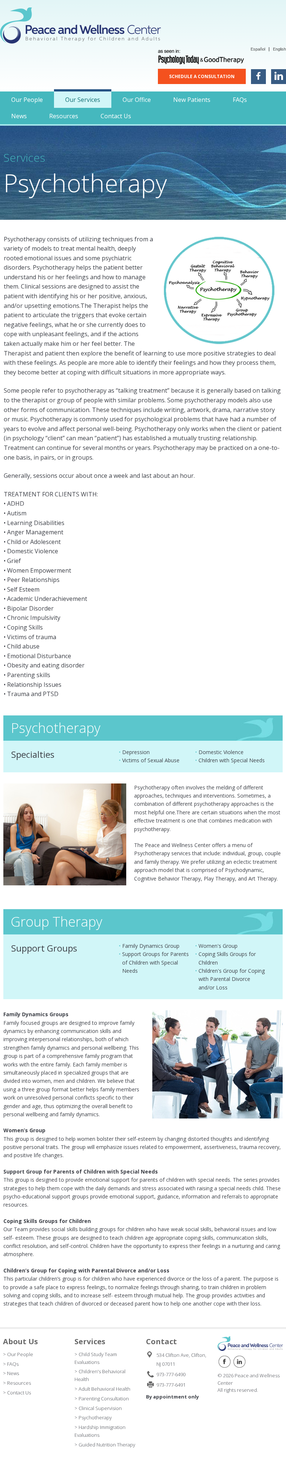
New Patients (191, 100)
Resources (63, 116)
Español (258, 49)
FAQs (240, 100)
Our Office (137, 100)
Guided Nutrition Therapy (107, 1444)
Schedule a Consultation (202, 76)
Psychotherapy (95, 1417)
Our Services (82, 100)
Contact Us (116, 116)
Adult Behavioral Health (104, 1388)
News (19, 116)
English (279, 49)
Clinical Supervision (100, 1408)
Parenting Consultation (104, 1398)
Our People (27, 100)
